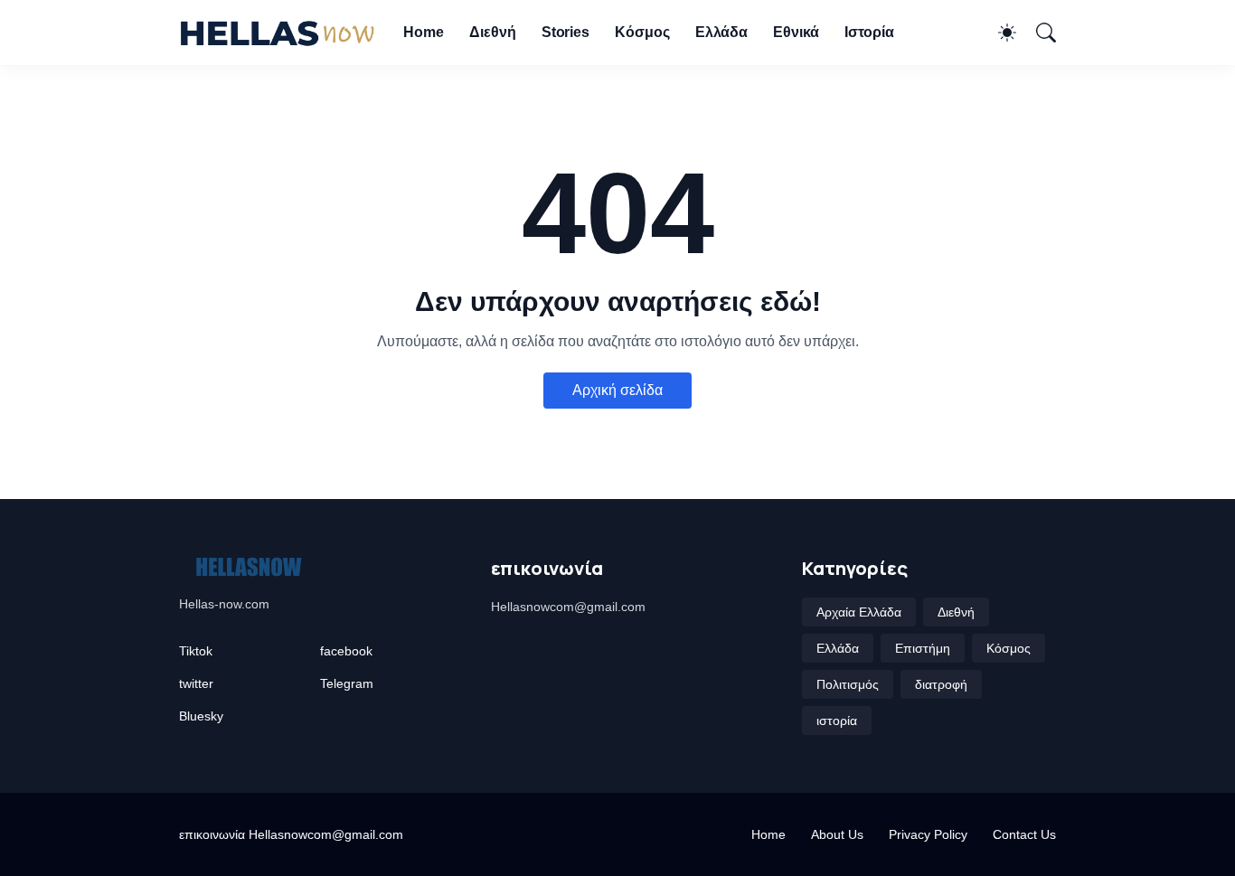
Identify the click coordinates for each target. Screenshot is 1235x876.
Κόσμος (642, 32)
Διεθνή (492, 32)
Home (423, 32)
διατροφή (941, 684)
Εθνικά (796, 32)
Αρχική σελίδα (617, 390)
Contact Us (1024, 834)
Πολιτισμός (847, 684)
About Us (837, 834)
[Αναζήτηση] (1038, 32)
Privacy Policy (928, 834)
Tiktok (195, 651)
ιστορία (836, 720)
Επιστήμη (922, 648)
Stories (565, 32)
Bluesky (201, 716)
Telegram (346, 683)
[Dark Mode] (998, 32)
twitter (196, 683)
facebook (346, 651)
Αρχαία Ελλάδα (858, 612)
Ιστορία (869, 32)
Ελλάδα (722, 32)
